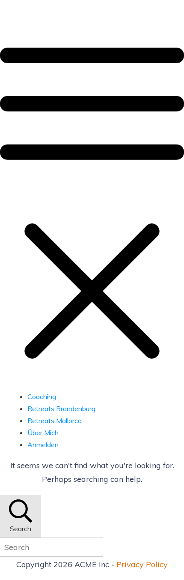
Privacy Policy (142, 564)
